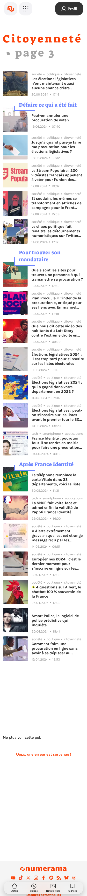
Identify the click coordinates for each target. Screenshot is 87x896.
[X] (28, 878)
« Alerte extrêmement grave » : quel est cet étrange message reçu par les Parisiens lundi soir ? (57, 535)
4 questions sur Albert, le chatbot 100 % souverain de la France (56, 592)
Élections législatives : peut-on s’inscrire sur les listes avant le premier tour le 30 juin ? (57, 415)
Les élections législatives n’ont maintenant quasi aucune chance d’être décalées (53, 83)
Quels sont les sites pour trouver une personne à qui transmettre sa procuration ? (57, 275)
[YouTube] (13, 878)
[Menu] (25, 8)
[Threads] (74, 878)
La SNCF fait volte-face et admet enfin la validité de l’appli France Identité (55, 507)
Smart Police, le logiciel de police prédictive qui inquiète (55, 620)
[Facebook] (43, 878)
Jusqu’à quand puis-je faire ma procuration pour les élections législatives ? (56, 147)
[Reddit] (51, 878)
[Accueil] (10, 8)
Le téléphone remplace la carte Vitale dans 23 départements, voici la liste (56, 479)
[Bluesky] (66, 878)
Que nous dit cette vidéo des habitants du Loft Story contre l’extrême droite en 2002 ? (56, 331)
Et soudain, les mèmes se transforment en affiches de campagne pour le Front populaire (56, 203)
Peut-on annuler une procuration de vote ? (50, 117)
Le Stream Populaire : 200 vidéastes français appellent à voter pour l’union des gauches (56, 175)
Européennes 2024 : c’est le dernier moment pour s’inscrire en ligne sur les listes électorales (56, 564)
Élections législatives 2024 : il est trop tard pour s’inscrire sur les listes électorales (57, 359)
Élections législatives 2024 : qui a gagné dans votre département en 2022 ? (57, 387)
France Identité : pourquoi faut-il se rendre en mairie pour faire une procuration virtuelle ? (55, 443)
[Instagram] (36, 878)
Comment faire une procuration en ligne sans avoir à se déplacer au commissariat (55, 648)
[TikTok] (21, 878)
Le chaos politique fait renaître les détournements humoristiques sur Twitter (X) (55, 231)
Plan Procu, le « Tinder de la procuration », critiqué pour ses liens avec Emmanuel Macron (56, 303)
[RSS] (59, 878)
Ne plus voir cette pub (22, 737)
